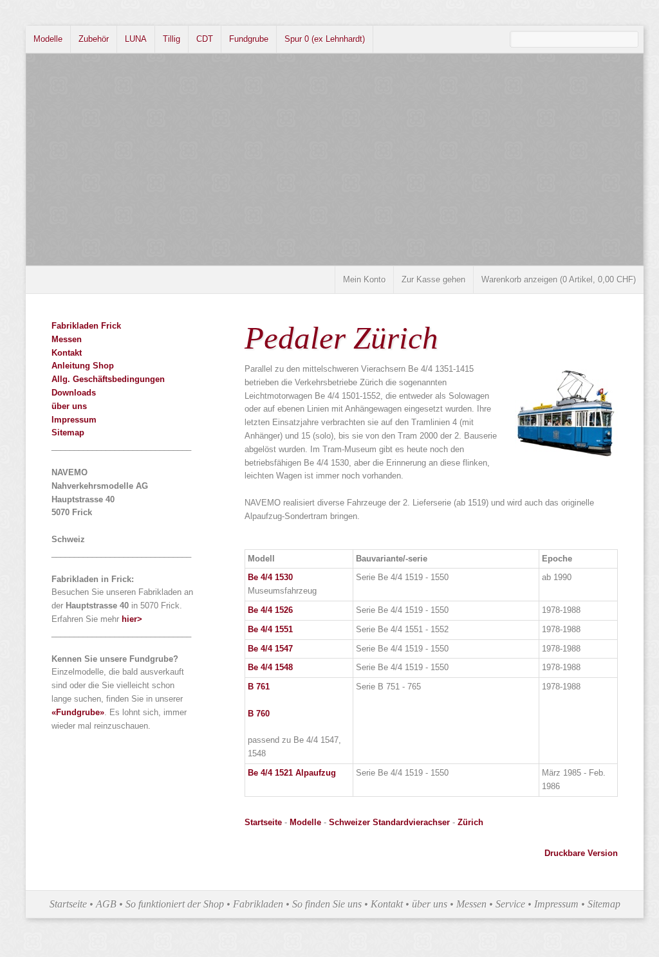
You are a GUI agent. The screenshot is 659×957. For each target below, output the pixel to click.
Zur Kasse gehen (433, 279)
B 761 (259, 686)
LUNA (136, 39)
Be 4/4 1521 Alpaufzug (292, 773)
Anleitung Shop (82, 365)
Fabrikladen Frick (86, 326)
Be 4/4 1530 (270, 577)
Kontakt (66, 353)
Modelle (47, 39)
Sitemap (67, 432)
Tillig (171, 39)
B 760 (259, 713)
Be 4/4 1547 (270, 648)
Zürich (470, 822)
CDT (204, 39)
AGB (106, 903)
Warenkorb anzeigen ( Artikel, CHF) (558, 279)
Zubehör (94, 39)
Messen (66, 339)
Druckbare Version (581, 853)
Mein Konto (364, 279)
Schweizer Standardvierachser (389, 822)
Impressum (74, 419)
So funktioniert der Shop (174, 903)
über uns (69, 406)
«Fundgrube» (77, 712)
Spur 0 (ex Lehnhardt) (324, 39)
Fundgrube (248, 39)
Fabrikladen (258, 903)
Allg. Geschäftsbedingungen (108, 379)
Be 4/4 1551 (270, 629)
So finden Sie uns (327, 903)
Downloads (73, 392)
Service (510, 903)
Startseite (264, 822)
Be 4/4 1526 (270, 610)
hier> (132, 619)
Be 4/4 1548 (270, 667)
